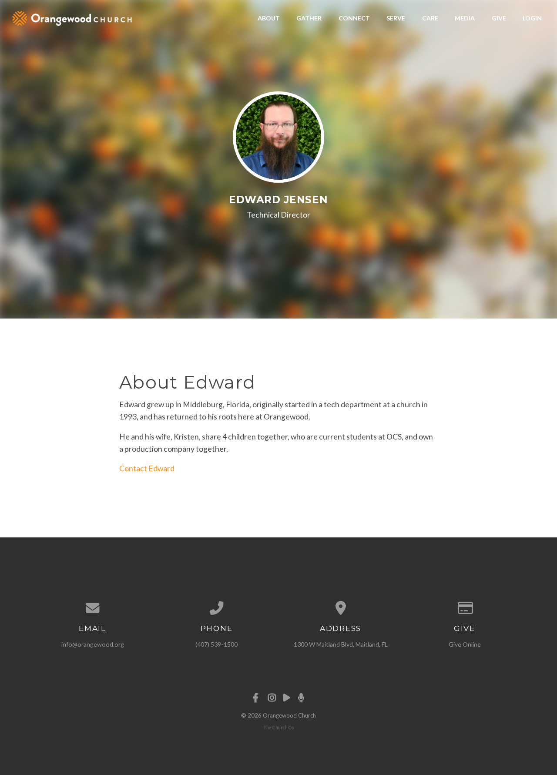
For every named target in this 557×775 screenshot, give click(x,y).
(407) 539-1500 (216, 644)
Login (532, 18)
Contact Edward (146, 468)
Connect (354, 18)
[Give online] (464, 608)
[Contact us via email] (92, 608)
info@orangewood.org (92, 644)
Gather (309, 18)
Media (465, 18)
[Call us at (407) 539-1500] (216, 608)
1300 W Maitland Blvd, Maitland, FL (341, 644)
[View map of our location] (340, 608)
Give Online (465, 644)
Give (499, 18)
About (269, 18)
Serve (395, 18)
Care (430, 18)
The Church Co (278, 727)
